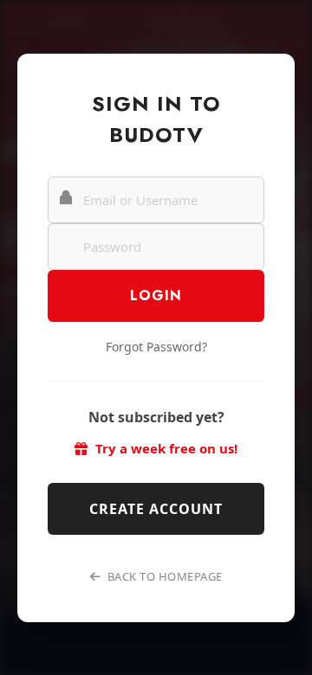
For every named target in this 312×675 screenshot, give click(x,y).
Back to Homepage (163, 576)
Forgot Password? (156, 346)
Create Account (156, 508)
